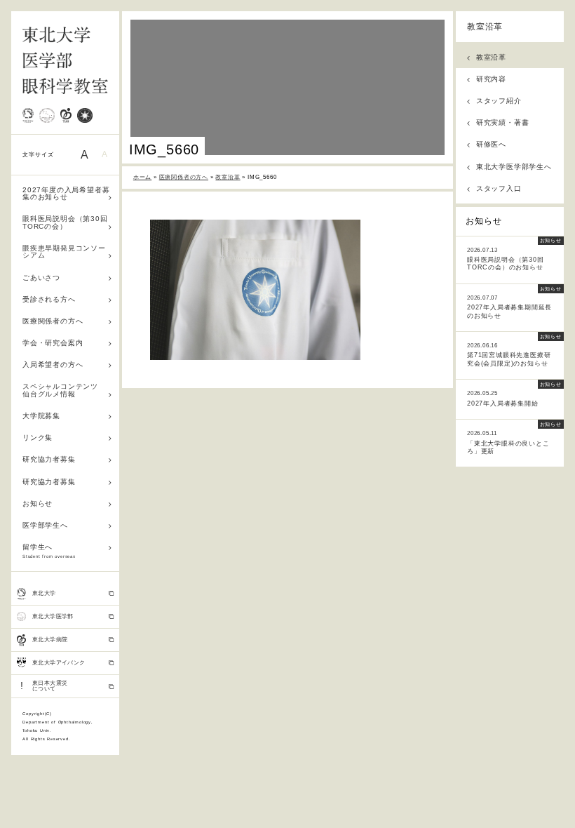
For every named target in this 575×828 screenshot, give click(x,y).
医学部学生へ (45, 525)
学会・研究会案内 (52, 343)
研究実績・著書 (502, 122)
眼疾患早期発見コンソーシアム (64, 251)
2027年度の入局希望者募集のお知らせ (65, 193)
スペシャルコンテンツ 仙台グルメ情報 (64, 389)
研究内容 (491, 79)
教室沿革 (485, 27)
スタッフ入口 (499, 188)
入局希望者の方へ (52, 364)
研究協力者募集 (49, 459)
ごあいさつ (41, 277)
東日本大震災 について (44, 686)
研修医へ (491, 144)
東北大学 (44, 593)
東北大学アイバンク (59, 663)
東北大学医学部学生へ (514, 167)
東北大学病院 (49, 639)
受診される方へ (49, 299)
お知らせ (37, 503)
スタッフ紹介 (499, 101)
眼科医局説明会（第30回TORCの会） (65, 222)
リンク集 (37, 437)
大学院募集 (41, 416)
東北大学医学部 (53, 616)
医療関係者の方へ (52, 321)
